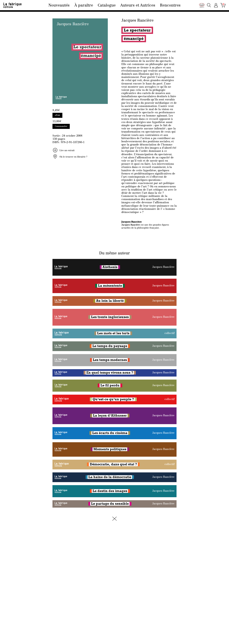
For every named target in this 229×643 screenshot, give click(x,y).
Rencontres (170, 6)
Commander (61, 126)
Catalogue (107, 6)
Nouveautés (59, 6)
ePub (57, 115)
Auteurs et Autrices (137, 6)
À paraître (83, 6)
